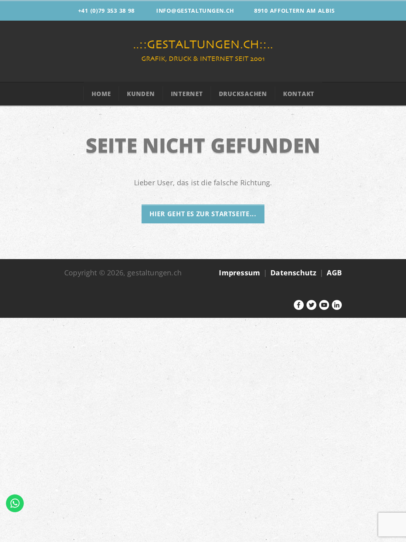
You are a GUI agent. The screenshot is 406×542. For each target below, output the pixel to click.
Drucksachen (243, 94)
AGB (334, 272)
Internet (187, 94)
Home (101, 94)
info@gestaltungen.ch (195, 10)
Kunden (141, 94)
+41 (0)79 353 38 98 (106, 10)
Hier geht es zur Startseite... (202, 213)
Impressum (239, 272)
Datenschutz (293, 272)
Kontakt (298, 94)
